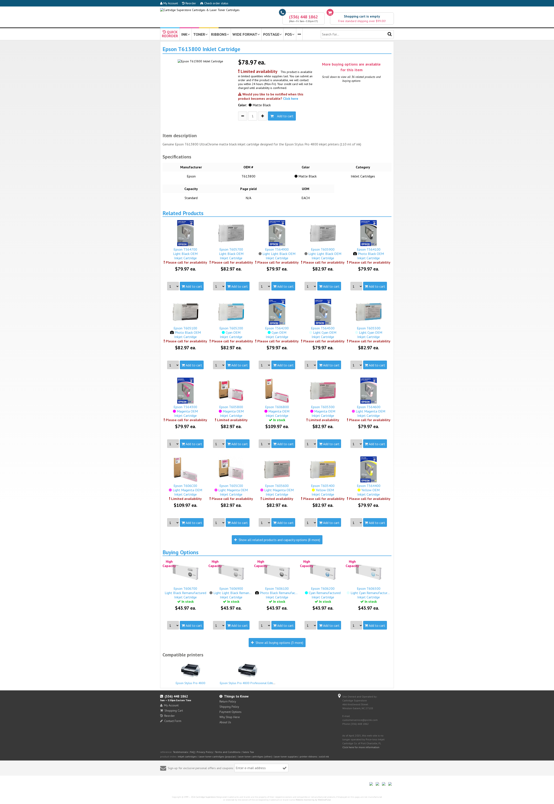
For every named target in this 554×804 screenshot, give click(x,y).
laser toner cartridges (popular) (217, 756)
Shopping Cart (173, 710)
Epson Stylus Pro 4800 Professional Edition (248, 683)
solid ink (324, 756)
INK (184, 34)
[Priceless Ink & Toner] (200, 10)
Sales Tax (248, 752)
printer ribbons (308, 756)
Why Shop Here (229, 717)
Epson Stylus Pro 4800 (190, 683)
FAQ (192, 752)
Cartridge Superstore (206, 797)
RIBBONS (219, 34)
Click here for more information (360, 747)
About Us (225, 722)
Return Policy (227, 701)
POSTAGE (271, 34)
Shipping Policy (229, 707)
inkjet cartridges (187, 756)
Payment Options (230, 712)
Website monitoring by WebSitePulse (313, 799)
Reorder (190, 3)
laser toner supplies (286, 756)
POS (288, 34)
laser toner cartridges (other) (255, 756)
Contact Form (172, 721)
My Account (170, 3)
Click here (290, 98)
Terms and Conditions (227, 752)
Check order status (215, 3)
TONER (199, 34)
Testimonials (180, 752)
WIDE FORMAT (244, 34)
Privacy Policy (205, 752)
